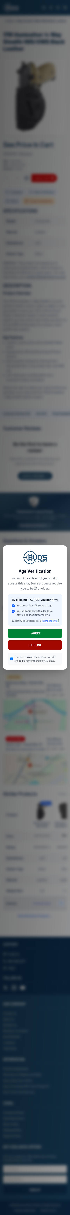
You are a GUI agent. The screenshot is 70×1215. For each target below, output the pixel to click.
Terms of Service (50, 620)
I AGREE (35, 633)
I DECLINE (35, 645)
